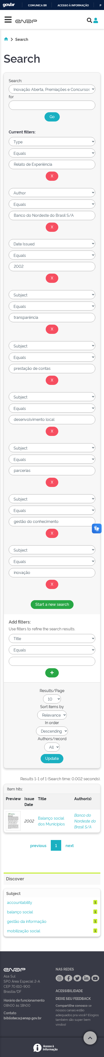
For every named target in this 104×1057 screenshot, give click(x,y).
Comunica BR (37, 5)
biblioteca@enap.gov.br (22, 1017)
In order (52, 722)
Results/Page (52, 690)
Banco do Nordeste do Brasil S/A (85, 820)
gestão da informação (26, 921)
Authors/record (52, 738)
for (11, 96)
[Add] (52, 672)
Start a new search (52, 604)
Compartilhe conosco (72, 1005)
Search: (15, 80)
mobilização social (23, 930)
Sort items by (52, 706)
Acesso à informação (73, 5)
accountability (19, 902)
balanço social (20, 911)
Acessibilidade (69, 990)
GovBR (9, 5)
